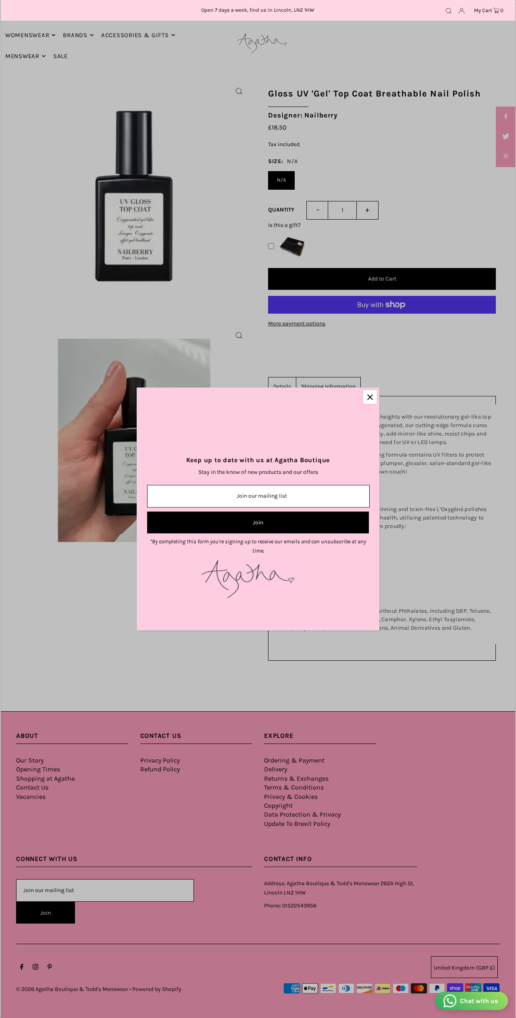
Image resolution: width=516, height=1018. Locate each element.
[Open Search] (449, 10)
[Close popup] (370, 397)
